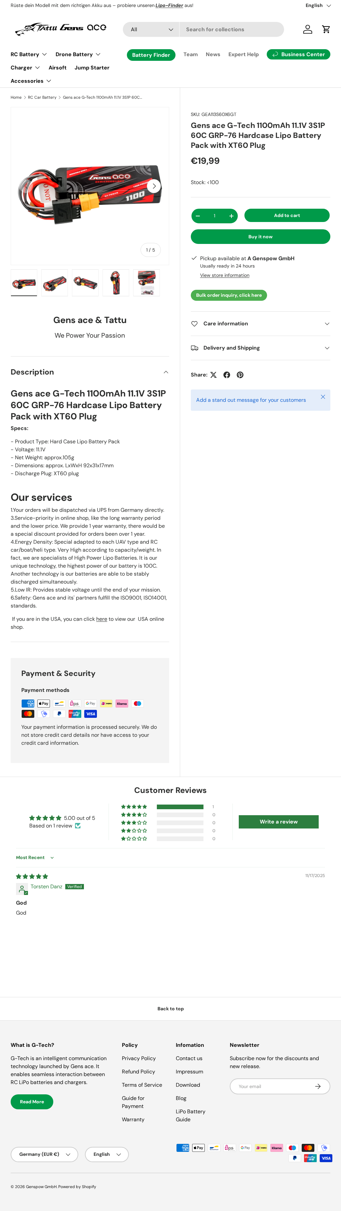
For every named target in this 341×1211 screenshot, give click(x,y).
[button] (134, 807)
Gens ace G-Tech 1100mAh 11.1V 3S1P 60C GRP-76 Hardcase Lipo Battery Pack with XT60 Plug (103, 97)
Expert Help (243, 54)
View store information (224, 275)
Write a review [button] (279, 821)
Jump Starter (92, 67)
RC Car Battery (42, 97)
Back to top (171, 1009)
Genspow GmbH (41, 1186)
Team (190, 54)
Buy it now (260, 237)
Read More (32, 1102)
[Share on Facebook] (226, 375)
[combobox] (203, 29)
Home (16, 97)
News (213, 54)
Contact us (189, 1058)
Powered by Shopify (77, 1186)
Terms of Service (142, 1084)
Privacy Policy (139, 1058)
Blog (181, 1098)
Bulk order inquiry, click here (229, 295)
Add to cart (287, 215)
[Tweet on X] (213, 375)
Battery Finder (151, 55)
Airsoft (58, 67)
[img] (32, 876)
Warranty (133, 1119)
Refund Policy (138, 1071)
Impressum (189, 1071)
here (101, 618)
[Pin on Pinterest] (240, 375)
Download (188, 1084)
